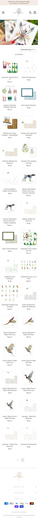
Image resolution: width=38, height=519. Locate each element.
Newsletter (19, 498)
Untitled (19, 517)
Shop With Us (19, 486)
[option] (19, 2)
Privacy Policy (19, 515)
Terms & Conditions (8, 515)
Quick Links (19, 492)
